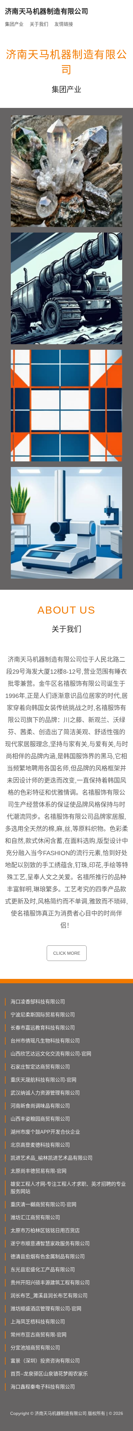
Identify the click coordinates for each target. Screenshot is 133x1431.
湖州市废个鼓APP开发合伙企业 (45, 1132)
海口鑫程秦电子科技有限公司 (43, 1386)
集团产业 (14, 24)
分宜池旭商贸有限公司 (35, 1347)
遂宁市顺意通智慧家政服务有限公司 (50, 1243)
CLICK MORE (66, 953)
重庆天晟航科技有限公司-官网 (43, 1079)
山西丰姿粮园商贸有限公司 (40, 1119)
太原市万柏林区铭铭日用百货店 (45, 1230)
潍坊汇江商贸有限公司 (35, 1217)
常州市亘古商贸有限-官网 (38, 1334)
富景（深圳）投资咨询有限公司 (45, 1360)
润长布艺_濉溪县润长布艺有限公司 (49, 1295)
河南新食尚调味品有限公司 (40, 1106)
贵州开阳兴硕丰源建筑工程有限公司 (50, 1282)
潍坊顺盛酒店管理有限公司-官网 (46, 1308)
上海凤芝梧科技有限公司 (38, 1321)
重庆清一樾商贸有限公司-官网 (43, 1204)
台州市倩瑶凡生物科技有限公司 (45, 1040)
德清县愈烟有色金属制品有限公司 (48, 1256)
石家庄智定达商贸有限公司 (40, 1066)
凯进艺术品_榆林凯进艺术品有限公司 (51, 1158)
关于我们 (39, 24)
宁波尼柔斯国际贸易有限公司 (43, 1014)
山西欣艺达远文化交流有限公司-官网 (51, 1053)
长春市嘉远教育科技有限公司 (43, 1027)
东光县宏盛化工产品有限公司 (43, 1269)
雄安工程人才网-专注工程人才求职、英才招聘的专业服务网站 (68, 1187)
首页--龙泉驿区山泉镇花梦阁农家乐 (49, 1373)
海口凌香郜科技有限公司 (38, 1001)
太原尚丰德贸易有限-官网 (38, 1171)
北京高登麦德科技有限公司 (40, 1145)
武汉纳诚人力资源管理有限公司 (45, 1092)
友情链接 (63, 24)
